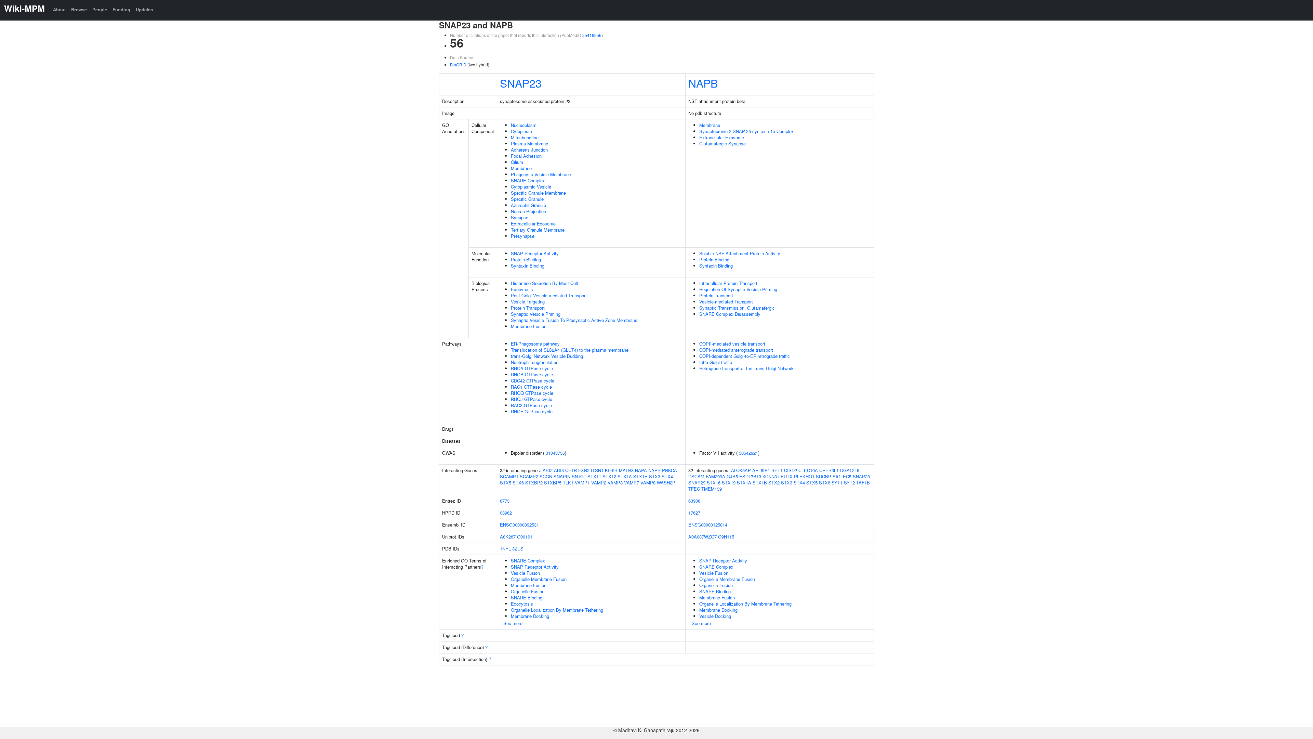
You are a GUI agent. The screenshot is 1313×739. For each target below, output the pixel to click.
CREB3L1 (829, 470)
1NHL (505, 548)
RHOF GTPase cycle (532, 411)
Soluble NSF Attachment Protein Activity (739, 253)
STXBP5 (552, 482)
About (59, 9)
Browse (79, 9)
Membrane (521, 168)
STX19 (728, 482)
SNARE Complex (528, 180)
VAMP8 (647, 482)
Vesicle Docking (715, 616)
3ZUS (517, 548)
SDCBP (823, 476)
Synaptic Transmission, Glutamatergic (737, 307)
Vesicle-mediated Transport (726, 301)
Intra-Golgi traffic (715, 362)
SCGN (546, 476)
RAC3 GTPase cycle (531, 405)
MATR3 (626, 470)
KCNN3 (769, 476)
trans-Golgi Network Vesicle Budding (547, 356)
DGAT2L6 (849, 470)
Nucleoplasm (523, 125)
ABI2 (548, 470)
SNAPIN (562, 476)
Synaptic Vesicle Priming (535, 314)
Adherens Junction (529, 149)
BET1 (777, 470)
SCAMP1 (509, 476)
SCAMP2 (529, 476)
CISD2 (790, 470)
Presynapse (522, 236)
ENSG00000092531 (519, 524)
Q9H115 (726, 536)
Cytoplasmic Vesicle (531, 186)
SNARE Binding (526, 597)
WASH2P (666, 482)
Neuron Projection (528, 211)
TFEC (694, 488)
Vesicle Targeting (528, 301)
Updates (144, 9)
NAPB (703, 83)
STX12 (609, 476)
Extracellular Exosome (533, 223)
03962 (506, 512)
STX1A (625, 476)
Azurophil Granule (528, 205)
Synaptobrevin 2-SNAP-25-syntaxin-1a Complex (746, 131)
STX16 (713, 482)
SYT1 (837, 482)
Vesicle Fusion (525, 573)
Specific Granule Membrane (538, 193)
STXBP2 (534, 482)
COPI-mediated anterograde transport (736, 350)
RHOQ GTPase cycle (532, 393)
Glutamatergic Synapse (722, 143)
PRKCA (669, 470)
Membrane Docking (530, 616)
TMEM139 (711, 488)
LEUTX (785, 476)
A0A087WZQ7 (702, 536)
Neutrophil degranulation (534, 362)
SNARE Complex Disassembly (729, 314)
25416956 (591, 35)
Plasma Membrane (529, 143)
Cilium (517, 162)
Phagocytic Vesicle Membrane (541, 174)
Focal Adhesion (526, 156)
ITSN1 (597, 470)
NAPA (641, 470)
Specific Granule (527, 199)
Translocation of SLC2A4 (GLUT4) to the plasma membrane (569, 350)
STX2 (774, 482)
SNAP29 (696, 482)
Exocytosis (522, 289)
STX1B (640, 476)
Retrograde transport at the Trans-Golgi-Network (746, 368)
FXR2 (583, 470)
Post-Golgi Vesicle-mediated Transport (549, 295)
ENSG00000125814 (707, 524)
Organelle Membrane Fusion (539, 579)
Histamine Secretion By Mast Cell (544, 283)
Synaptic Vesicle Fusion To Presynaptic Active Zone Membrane (574, 320)
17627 (694, 512)
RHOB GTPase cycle (532, 374)
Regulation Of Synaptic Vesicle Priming (738, 289)
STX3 (654, 476)
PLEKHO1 (804, 476)
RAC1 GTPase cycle (531, 387)
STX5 (505, 482)
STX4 (667, 476)
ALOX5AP (741, 470)
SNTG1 (579, 476)
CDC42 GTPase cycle (532, 380)
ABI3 (559, 470)
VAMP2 (598, 482)
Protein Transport (528, 307)
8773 (504, 500)
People (99, 9)
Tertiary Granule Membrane (538, 229)
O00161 (524, 536)
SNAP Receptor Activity (535, 253)
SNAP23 (521, 83)
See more (512, 623)
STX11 (594, 476)
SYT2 (849, 482)
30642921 (748, 453)
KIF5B (611, 470)
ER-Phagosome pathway (535, 343)
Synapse (519, 217)
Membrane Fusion (528, 326)
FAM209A (715, 476)
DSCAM (696, 476)
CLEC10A (808, 470)
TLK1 (568, 482)
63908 (694, 500)
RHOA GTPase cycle (532, 368)
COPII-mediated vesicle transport (732, 343)
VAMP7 (631, 482)
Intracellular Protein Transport (728, 283)
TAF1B (863, 482)
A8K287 (508, 536)
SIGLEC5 (842, 476)
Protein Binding (526, 259)
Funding (121, 9)
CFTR (571, 470)
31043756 (555, 453)
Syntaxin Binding (527, 265)
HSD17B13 (750, 476)
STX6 (518, 482)
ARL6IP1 (761, 470)
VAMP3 (615, 482)
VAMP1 (582, 482)
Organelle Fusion (527, 591)
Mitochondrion (525, 137)
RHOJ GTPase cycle (531, 399)
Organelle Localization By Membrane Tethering (557, 610)
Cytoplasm (521, 131)
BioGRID (458, 64)
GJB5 (732, 476)
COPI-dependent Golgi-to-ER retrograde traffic (744, 356)
